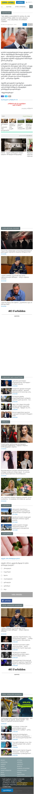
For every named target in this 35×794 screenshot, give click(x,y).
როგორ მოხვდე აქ (27, 116)
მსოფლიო (6, 13)
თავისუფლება (8, 579)
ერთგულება (7, 568)
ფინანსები (7, 586)
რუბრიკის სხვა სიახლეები (12, 377)
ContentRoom (25, 135)
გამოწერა (20, 2)
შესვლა (30, 2)
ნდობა (6, 575)
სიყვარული (7, 572)
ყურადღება (7, 582)
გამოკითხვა (7, 534)
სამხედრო (6, 506)
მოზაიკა (5, 422)
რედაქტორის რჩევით (10, 228)
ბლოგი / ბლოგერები (20, 6)
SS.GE (3, 116)
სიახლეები (8, 6)
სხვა (5, 589)
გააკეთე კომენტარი (27, 108)
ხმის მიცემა (17, 595)
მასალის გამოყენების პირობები (25, 792)
